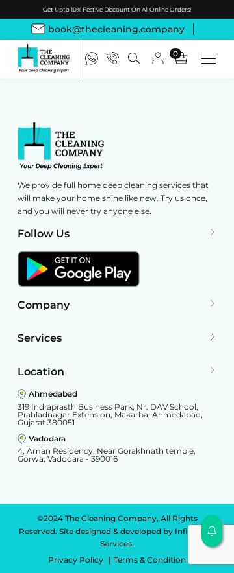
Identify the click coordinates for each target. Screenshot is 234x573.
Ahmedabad (53, 394)
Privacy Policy (76, 560)
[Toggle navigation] (208, 58)
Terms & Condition (150, 560)
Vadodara (47, 438)
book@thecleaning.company (116, 29)
